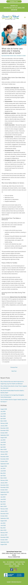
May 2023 (3, 501)
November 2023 (5, 487)
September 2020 (5, 542)
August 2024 (4, 466)
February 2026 (4, 423)
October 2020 (4, 539)
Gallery (19, 564)
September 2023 (5, 492)
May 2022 (3, 527)
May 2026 (3, 416)
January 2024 (4, 482)
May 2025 (3, 444)
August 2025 (4, 437)
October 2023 (4, 489)
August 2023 (4, 494)
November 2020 (5, 537)
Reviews (14, 564)
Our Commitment (10, 562)
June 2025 (3, 442)
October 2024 (4, 461)
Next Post (14, 371)
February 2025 (4, 451)
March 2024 (4, 478)
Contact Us (11, 566)
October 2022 (4, 516)
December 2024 (5, 456)
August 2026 (4, 409)
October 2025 (4, 432)
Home (4, 562)
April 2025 (3, 447)
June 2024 (3, 470)
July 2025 (3, 440)
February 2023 (4, 508)
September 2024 (5, 463)
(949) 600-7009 (14, 10)
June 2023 (3, 499)
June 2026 (3, 413)
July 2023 (3, 497)
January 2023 (4, 511)
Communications (7, 564)
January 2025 (4, 454)
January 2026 (4, 425)
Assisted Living (17, 582)
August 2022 (4, 520)
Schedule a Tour (14, 1)
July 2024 (3, 468)
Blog (23, 564)
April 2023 (3, 504)
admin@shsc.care (14, 5)
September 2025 (5, 435)
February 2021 (4, 532)
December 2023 (5, 485)
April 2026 (3, 418)
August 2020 (4, 544)
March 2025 (4, 449)
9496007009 (16, 557)
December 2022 (4, 513)
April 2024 (3, 475)
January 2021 (4, 535)
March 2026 (4, 421)
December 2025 (4, 428)
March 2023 (4, 506)
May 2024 (3, 473)
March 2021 (3, 530)
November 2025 (5, 430)
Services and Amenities (20, 562)
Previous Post (14, 367)
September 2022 (5, 518)
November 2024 (5, 459)
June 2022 (3, 525)
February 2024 (4, 480)
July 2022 (3, 523)
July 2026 (3, 411)
